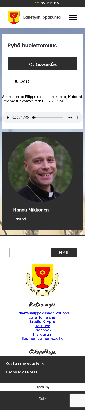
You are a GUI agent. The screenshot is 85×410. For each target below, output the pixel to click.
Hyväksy (42, 387)
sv (43, 3)
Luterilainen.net (42, 317)
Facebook (42, 330)
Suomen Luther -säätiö (43, 338)
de (50, 3)
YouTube (42, 326)
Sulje (43, 399)
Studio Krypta (42, 321)
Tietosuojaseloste (21, 372)
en (57, 3)
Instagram (42, 334)
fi (36, 3)
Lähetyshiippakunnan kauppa (42, 313)
